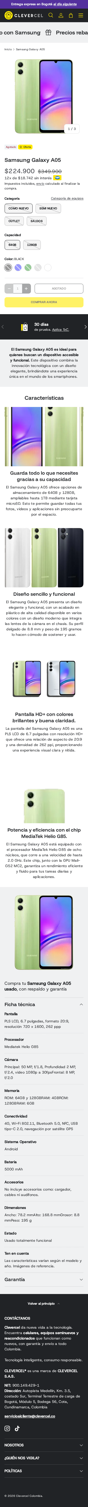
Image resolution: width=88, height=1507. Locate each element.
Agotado (59, 288)
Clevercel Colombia (29, 1496)
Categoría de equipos (67, 198)
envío (40, 184)
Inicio (8, 49)
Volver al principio (42, 1303)
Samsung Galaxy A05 (30, 49)
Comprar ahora (44, 302)
